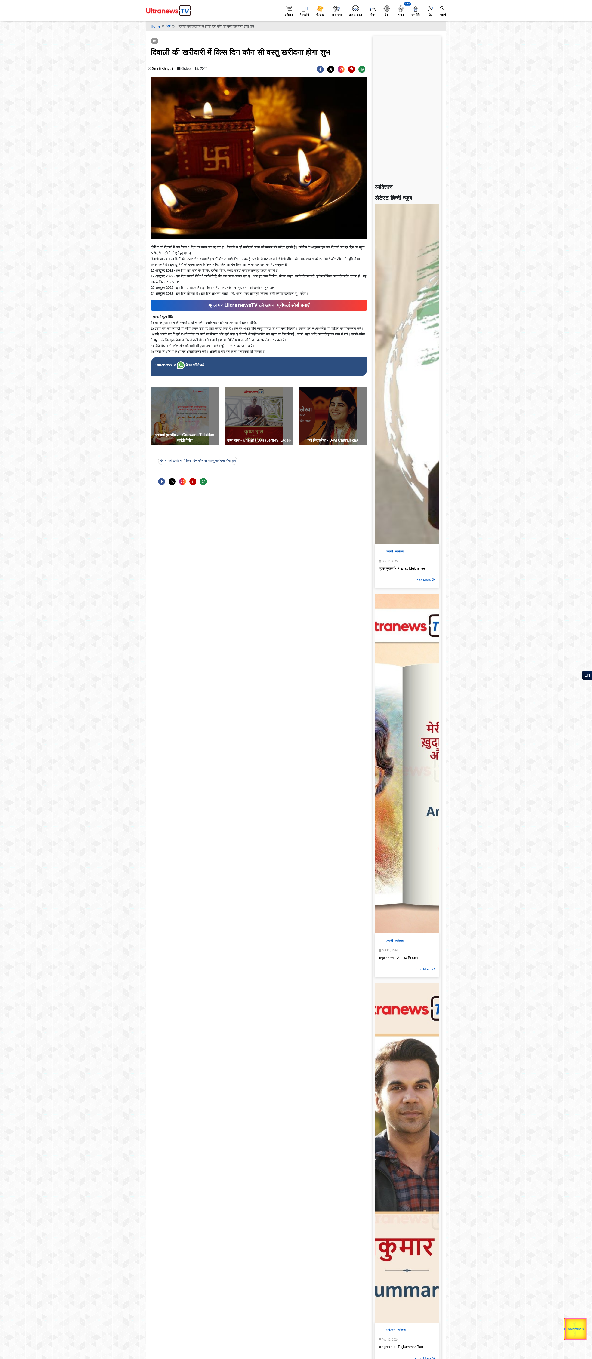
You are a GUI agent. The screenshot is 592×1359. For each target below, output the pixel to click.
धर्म (168, 26)
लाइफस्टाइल (355, 14)
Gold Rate (576, 1325)
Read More (422, 580)
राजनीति (415, 14)
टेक (386, 14)
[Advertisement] (407, 107)
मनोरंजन (390, 1329)
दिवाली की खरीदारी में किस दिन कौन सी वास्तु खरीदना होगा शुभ (198, 461)
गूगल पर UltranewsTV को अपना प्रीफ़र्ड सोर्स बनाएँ (259, 305)
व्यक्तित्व (399, 551)
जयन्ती (389, 551)
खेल (430, 14)
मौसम (372, 14)
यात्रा (401, 14)
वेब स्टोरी (304, 14)
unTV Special (585, 1331)
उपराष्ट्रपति (565, 1326)
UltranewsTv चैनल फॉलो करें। (181, 365)
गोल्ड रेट (320, 14)
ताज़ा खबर (337, 14)
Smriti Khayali (162, 69)
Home (155, 26)
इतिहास (289, 14)
